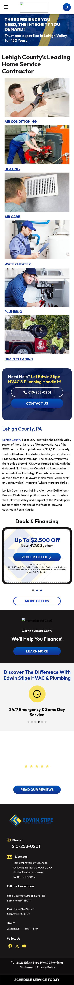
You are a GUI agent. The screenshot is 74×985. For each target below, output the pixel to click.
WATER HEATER (18, 264)
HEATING (12, 169)
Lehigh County (11, 440)
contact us (37, 403)
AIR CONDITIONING (21, 121)
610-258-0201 (39, 392)
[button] (33, 590)
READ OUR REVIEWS (37, 789)
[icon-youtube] (24, 946)
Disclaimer (27, 967)
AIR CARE (12, 217)
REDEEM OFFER (34, 557)
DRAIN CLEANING (19, 359)
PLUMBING (13, 311)
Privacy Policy (46, 967)
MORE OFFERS (37, 601)
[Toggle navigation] (6, 7)
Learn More (37, 651)
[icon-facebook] (10, 946)
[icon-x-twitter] (17, 946)
